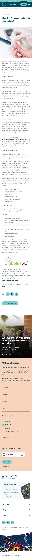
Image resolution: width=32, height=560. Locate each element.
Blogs (6, 8)
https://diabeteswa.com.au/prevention (14, 139)
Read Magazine (8, 497)
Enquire (24, 4)
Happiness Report (10, 484)
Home (3, 8)
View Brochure (24, 1)
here (3, 286)
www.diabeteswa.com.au (10, 280)
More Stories (6, 354)
